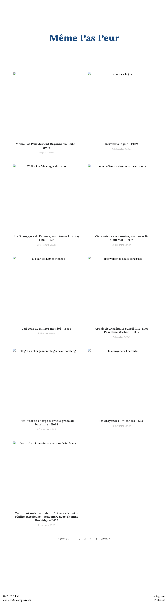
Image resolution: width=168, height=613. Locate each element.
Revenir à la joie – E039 (121, 144)
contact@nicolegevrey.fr (17, 600)
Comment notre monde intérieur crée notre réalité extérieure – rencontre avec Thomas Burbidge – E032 (46, 517)
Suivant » (105, 538)
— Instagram (157, 596)
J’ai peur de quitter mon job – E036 (46, 328)
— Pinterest (158, 600)
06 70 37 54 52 (11, 596)
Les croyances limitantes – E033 (121, 421)
